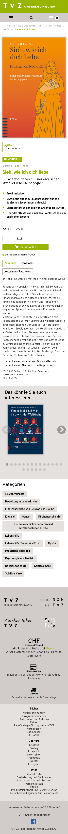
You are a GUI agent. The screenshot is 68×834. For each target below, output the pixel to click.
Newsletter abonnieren (35, 815)
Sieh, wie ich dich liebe (25, 29)
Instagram (34, 764)
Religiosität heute (16, 566)
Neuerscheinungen (34, 713)
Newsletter (34, 755)
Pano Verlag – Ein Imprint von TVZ (34, 725)
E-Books (34, 735)
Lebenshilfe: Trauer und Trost (22, 543)
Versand (50, 648)
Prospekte (34, 751)
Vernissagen (34, 729)
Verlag (34, 748)
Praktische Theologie (18, 551)
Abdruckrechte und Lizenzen (34, 780)
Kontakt (34, 745)
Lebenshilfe (12, 536)
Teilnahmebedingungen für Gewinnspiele (34, 793)
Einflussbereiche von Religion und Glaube (29, 509)
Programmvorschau (34, 716)
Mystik (52, 543)
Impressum (15, 807)
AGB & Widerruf (50, 807)
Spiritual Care (42, 566)
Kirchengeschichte (49, 516)
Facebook (34, 758)
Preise (34, 787)
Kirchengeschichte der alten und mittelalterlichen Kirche (33, 526)
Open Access (34, 732)
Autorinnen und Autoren (34, 719)
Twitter (34, 761)
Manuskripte (34, 774)
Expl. (20, 238)
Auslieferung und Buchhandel (34, 777)
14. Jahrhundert (14, 494)
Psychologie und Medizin (19, 558)
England (10, 516)
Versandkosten (34, 784)
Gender (26, 516)
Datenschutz (31, 807)
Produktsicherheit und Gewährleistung (34, 790)
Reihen (34, 722)
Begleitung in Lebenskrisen (21, 501)
